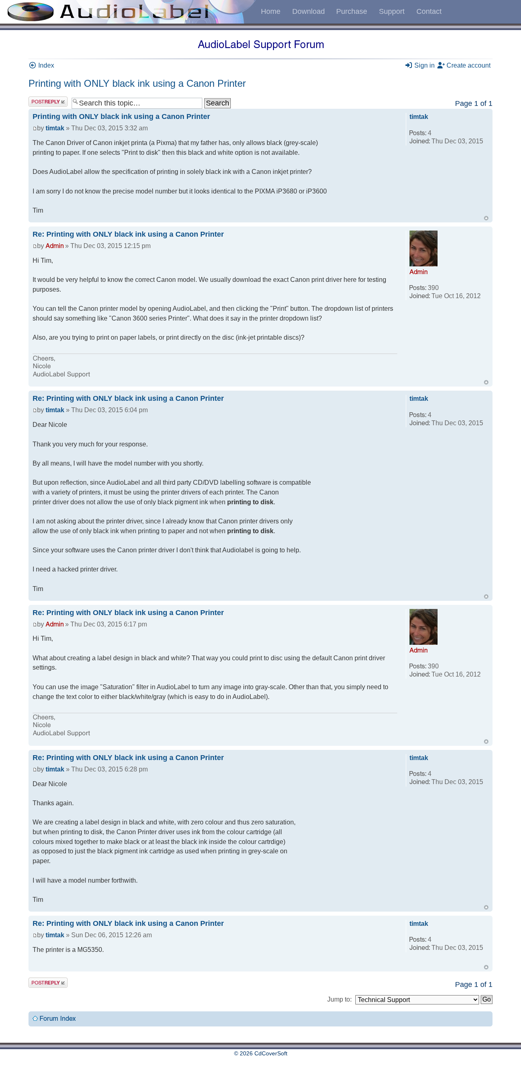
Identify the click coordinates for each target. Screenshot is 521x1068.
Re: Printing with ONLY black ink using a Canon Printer (128, 234)
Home (270, 11)
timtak (55, 128)
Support (392, 11)
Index (45, 65)
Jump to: (339, 999)
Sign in (424, 65)
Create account (467, 65)
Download (308, 11)
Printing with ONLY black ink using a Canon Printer (137, 83)
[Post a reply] (48, 102)
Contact (429, 11)
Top (486, 218)
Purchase (351, 11)
